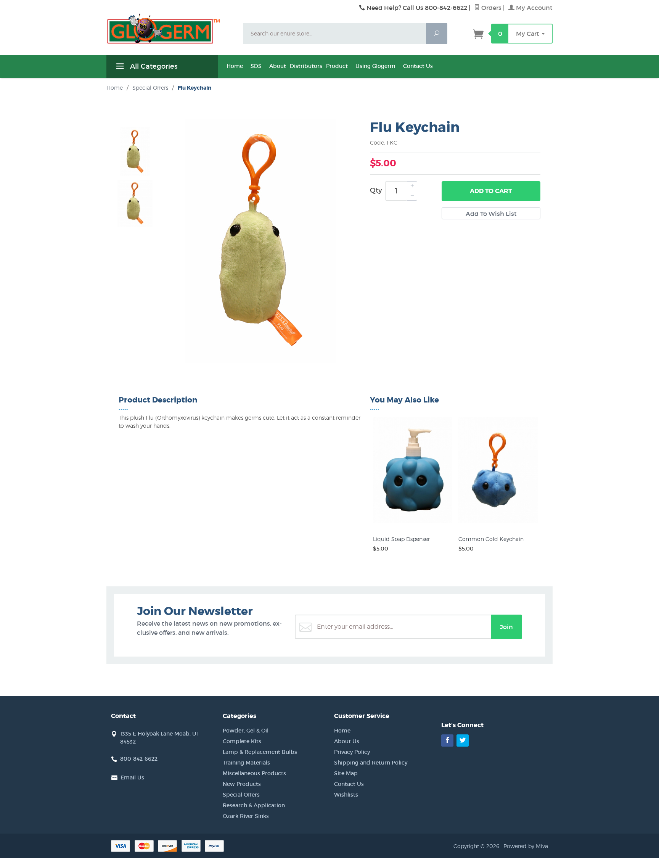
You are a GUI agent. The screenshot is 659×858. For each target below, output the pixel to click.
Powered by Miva (525, 846)
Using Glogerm (375, 66)
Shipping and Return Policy (370, 762)
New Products (242, 784)
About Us (346, 741)
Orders (490, 7)
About (277, 66)
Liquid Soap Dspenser (401, 539)
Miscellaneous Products (254, 773)
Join (506, 627)
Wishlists (346, 794)
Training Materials (246, 762)
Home (235, 66)
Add (491, 191)
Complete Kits (242, 741)
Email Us (132, 777)
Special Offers (241, 794)
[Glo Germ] (170, 28)
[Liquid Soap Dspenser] (412, 523)
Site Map (346, 773)
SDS (256, 66)
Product (337, 66)
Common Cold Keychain (491, 539)
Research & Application (254, 805)
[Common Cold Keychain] (498, 523)
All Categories (152, 66)
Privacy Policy (352, 752)
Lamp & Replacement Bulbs (260, 752)
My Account (533, 7)
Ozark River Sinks (246, 816)
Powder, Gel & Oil (245, 730)
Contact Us (418, 66)
